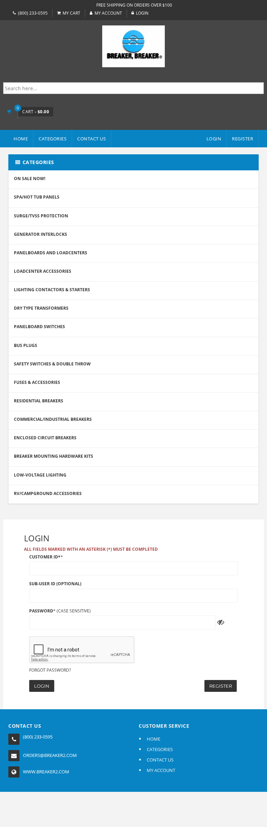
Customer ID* (44, 557)
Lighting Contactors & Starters (52, 290)
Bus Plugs (25, 345)
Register (220, 686)
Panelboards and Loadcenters (50, 253)
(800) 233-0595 (33, 13)
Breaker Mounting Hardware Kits (53, 456)
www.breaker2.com (46, 771)
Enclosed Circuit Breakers (45, 438)
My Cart (71, 13)
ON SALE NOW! (29, 178)
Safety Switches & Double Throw (52, 364)
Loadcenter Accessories (42, 271)
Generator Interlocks (40, 234)
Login (41, 686)
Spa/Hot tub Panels (36, 197)
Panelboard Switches (39, 327)
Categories (52, 139)
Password (41, 611)
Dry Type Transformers (41, 308)
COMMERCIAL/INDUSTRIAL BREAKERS (53, 419)
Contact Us (91, 139)
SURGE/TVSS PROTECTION (41, 216)
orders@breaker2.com (50, 755)
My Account (108, 13)
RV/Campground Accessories (48, 493)
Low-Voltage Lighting (40, 475)
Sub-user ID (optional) (55, 584)
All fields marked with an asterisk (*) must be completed (91, 549)
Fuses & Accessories (37, 382)
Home (21, 139)
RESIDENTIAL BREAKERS (38, 401)
